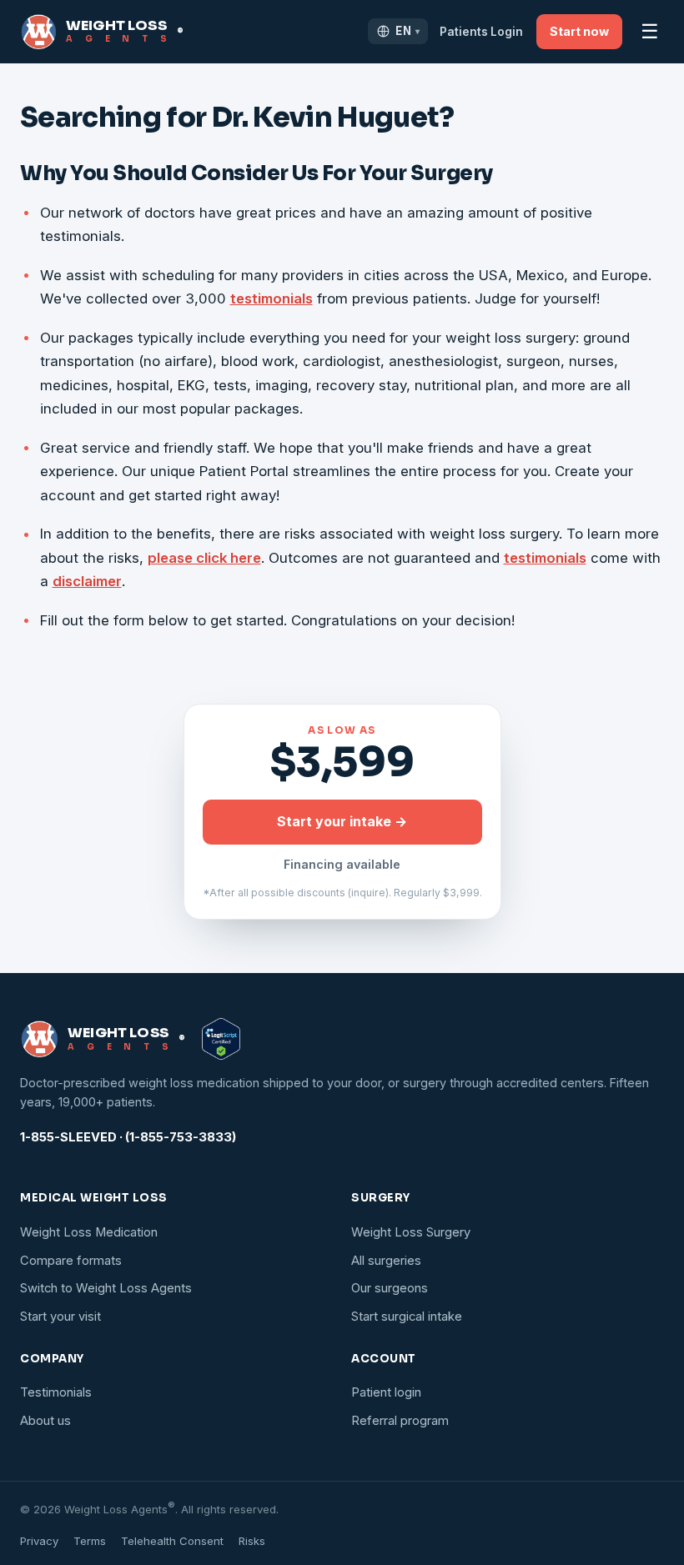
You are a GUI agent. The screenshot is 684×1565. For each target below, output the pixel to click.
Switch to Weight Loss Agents (106, 1288)
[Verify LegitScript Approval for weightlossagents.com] (221, 1039)
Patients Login (481, 31)
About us (45, 1420)
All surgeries (386, 1260)
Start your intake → (342, 821)
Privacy (39, 1540)
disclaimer (87, 581)
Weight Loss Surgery (410, 1232)
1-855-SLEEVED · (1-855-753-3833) (128, 1137)
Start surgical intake (406, 1316)
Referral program (400, 1420)
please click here (204, 557)
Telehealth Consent (172, 1540)
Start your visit (60, 1316)
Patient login (386, 1392)
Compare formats (71, 1260)
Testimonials (56, 1392)
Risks (252, 1540)
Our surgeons (389, 1288)
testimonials (271, 298)
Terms (89, 1540)
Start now (579, 31)
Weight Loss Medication (89, 1232)
